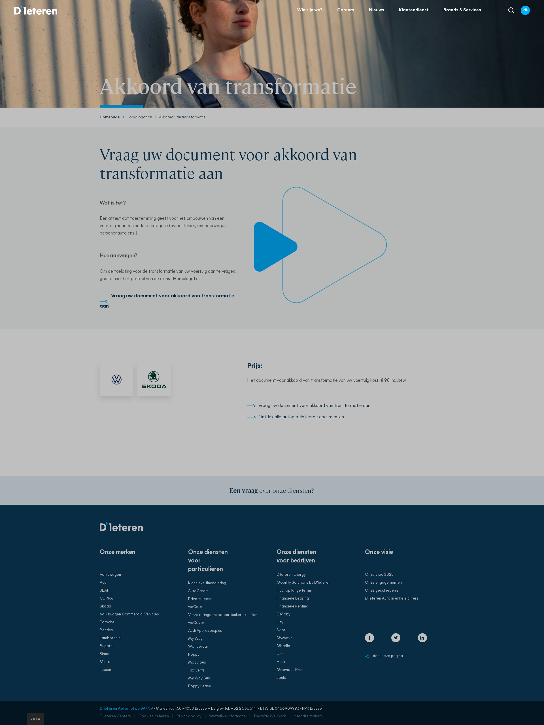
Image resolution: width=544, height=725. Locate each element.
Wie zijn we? (309, 10)
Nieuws (376, 10)
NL (525, 10)
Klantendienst (414, 10)
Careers (345, 10)
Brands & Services (462, 10)
